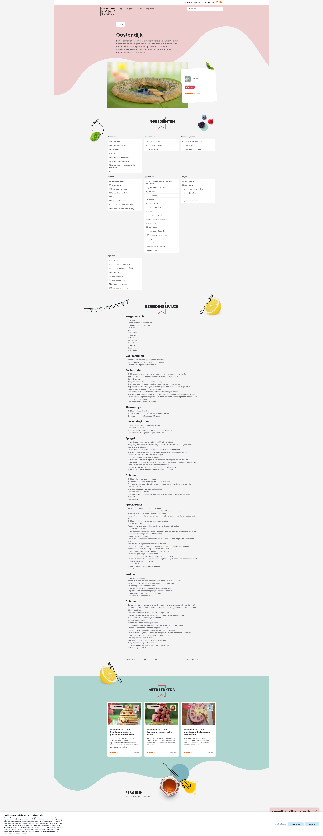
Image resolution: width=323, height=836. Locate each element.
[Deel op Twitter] (145, 659)
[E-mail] (133, 659)
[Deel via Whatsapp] (156, 659)
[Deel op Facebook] (139, 659)
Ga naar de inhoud (161, 1)
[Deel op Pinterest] (150, 659)
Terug (121, 24)
